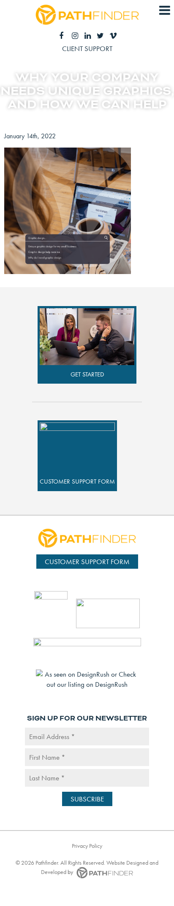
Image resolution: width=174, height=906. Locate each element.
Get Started (87, 374)
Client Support (87, 48)
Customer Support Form (77, 481)
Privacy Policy (87, 846)
